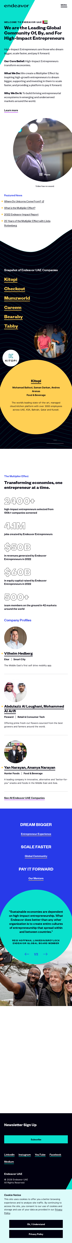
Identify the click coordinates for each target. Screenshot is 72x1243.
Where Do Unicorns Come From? (23, 201)
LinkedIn (9, 1154)
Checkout (14, 288)
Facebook (55, 1154)
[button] (64, 6)
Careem (12, 307)
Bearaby (13, 316)
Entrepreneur (36, 834)
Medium (9, 1161)
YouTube (40, 1154)
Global (36, 856)
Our (36, 878)
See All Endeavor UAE (24, 798)
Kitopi (10, 279)
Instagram (25, 1154)
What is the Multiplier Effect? (19, 208)
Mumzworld (17, 298)
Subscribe (36, 1139)
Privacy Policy (36, 1234)
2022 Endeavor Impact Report (21, 214)
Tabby (11, 326)
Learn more (11, 110)
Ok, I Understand (36, 1224)
